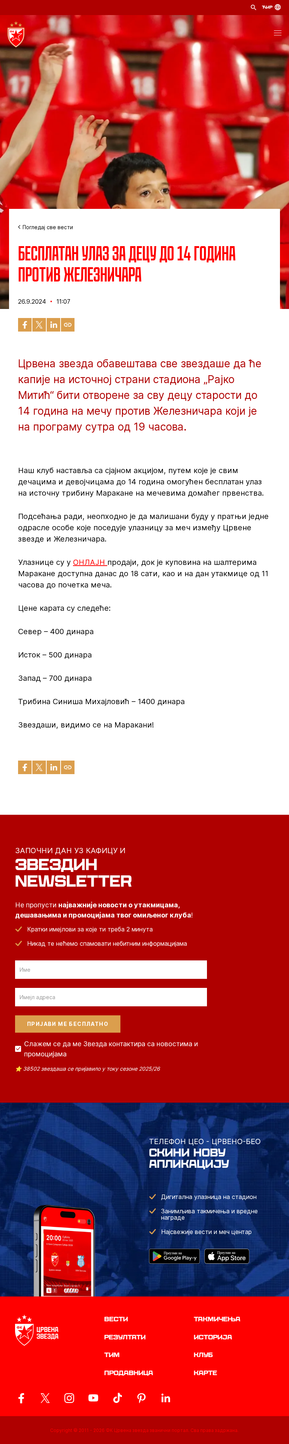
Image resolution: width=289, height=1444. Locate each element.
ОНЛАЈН (90, 562)
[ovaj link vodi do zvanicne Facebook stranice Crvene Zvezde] (21, 1398)
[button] (277, 34)
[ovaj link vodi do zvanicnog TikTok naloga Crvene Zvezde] (117, 1398)
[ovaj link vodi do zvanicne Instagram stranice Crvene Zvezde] (69, 1398)
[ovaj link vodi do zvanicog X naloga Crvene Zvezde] (45, 1398)
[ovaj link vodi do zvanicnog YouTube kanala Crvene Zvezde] (93, 1398)
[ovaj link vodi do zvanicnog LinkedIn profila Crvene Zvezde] (166, 1398)
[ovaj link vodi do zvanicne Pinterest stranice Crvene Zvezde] (141, 1398)
